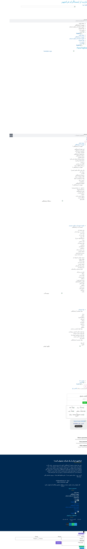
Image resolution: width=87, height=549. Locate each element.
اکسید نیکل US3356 (78, 423)
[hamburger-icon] (86, 141)
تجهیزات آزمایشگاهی (79, 25)
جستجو (85, 19)
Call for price (78, 426)
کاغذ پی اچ (74, 388)
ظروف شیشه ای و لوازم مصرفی (76, 26)
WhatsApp (81, 546)
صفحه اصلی (81, 23)
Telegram (82, 548)
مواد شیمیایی (81, 28)
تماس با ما (82, 30)
